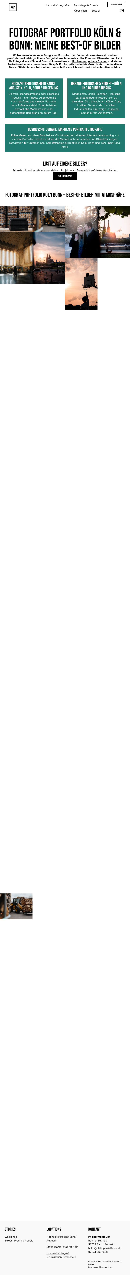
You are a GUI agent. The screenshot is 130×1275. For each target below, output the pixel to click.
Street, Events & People (19, 1240)
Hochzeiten (79, 61)
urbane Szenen (97, 61)
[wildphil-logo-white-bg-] (13, 4)
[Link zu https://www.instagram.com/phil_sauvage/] (122, 10)
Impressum (93, 1267)
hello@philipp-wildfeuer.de (104, 1248)
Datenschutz (106, 1267)
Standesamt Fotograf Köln (62, 1246)
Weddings (11, 1236)
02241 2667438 (98, 1251)
